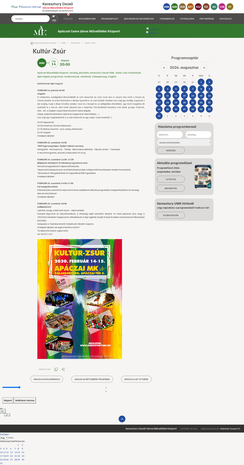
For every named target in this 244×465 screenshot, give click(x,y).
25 (4, 459)
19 (7, 455)
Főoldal (68, 18)
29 (19, 459)
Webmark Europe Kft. (230, 428)
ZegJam (112, 76)
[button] (56, 369)
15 (19, 452)
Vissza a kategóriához (46, 379)
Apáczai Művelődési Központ (52, 72)
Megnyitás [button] (171, 188)
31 (1, 463)
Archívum (75, 42)
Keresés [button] (171, 150)
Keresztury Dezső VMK (102, 72)
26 (7, 459)
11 (4, 452)
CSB (222, 6)
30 (23, 459)
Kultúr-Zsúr (121, 72)
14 (16, 452)
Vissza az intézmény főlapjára (92, 379)
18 (4, 455)
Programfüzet (109, 18)
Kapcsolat (226, 18)
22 (19, 455)
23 (23, 455)
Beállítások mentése (24, 400)
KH (206, 6)
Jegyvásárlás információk (139, 18)
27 (11, 459)
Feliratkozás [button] (171, 215)
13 (11, 452)
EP (229, 6)
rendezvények (71, 76)
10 (1, 452)
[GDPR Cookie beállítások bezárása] (1, 408)
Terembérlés (167, 18)
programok (57, 76)
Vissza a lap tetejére (136, 379)
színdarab (85, 76)
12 (7, 452)
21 (16, 455)
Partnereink (207, 18)
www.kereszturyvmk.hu (45, 42)
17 (1, 455)
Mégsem (8, 400)
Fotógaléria (187, 18)
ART (190, 6)
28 (16, 459)
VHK (182, 6)
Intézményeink (87, 18)
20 (11, 455)
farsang (73, 72)
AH (214, 6)
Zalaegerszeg (99, 76)
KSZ (198, 6)
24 (1, 459)
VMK (167, 6)
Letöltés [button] (171, 179)
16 (23, 452)
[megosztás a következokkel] (63, 369)
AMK (174, 6)
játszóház (84, 72)
